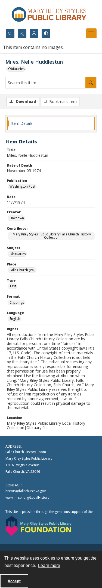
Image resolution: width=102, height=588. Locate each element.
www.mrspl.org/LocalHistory (27, 497)
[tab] (51, 124)
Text (13, 286)
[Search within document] (90, 82)
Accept (14, 581)
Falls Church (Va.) (22, 270)
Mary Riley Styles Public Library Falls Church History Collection (52, 236)
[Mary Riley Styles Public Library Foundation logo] (38, 526)
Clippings (17, 302)
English (15, 318)
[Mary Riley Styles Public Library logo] (48, 14)
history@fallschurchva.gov (25, 491)
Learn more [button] (49, 565)
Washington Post (22, 186)
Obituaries (16, 68)
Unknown (17, 218)
